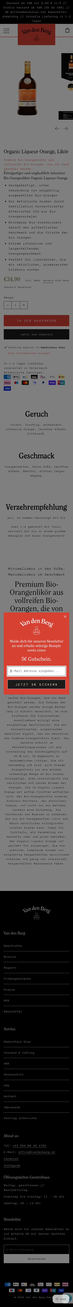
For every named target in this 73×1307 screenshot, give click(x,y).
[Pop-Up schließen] (65, 616)
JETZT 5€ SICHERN (36, 684)
